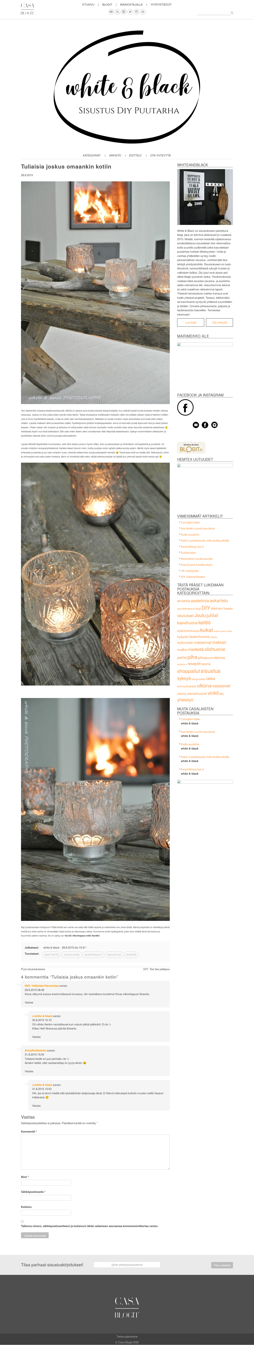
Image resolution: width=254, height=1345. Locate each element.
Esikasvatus (188, 552)
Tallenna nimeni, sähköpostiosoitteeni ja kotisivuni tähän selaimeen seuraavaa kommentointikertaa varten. (89, 1226)
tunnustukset (186, 686)
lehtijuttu (213, 637)
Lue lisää (190, 322)
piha (192, 656)
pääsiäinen (182, 664)
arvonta (183, 600)
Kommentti (29, 1131)
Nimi (25, 1177)
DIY (206, 607)
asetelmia (200, 600)
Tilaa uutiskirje (222, 1265)
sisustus (211, 670)
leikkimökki (185, 642)
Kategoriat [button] (92, 155)
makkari (219, 642)
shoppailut (188, 670)
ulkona (204, 685)
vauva (181, 693)
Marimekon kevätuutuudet (197, 559)
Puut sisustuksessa (33, 969)
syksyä (184, 678)
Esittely (135, 155)
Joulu (200, 614)
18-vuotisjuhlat (189, 571)
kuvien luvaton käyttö (223, 631)
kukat (206, 629)
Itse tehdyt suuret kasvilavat (198, 528)
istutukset (185, 615)
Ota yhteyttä (160, 155)
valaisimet (221, 685)
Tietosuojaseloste (127, 1336)
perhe (182, 657)
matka (182, 649)
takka (210, 678)
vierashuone (197, 693)
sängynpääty (198, 679)
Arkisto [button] (115, 155)
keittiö (204, 622)
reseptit (194, 663)
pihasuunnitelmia (211, 657)
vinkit (213, 692)
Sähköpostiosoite (33, 1192)
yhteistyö (185, 699)
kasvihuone (187, 622)
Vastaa (29, 1002)
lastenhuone (199, 636)
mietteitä (196, 649)
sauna (205, 663)
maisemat (202, 642)
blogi (198, 608)
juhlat (212, 615)
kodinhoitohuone (188, 630)
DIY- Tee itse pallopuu (156, 969)
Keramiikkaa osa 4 (192, 546)
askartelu (219, 600)
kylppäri (183, 636)
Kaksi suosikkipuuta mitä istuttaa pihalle (205, 540)
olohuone (215, 648)
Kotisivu (26, 1207)
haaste (228, 608)
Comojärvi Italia (190, 522)
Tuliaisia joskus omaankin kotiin (66, 166)
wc (221, 693)
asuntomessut (185, 608)
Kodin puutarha (190, 534)
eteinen (217, 608)
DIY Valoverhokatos (193, 577)
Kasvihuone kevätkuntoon (196, 564)
